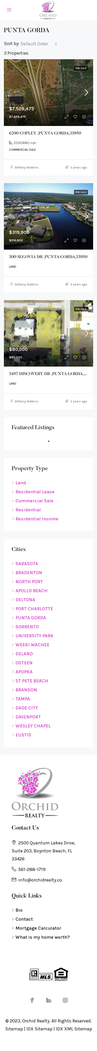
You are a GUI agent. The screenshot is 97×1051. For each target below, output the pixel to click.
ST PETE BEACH (32, 681)
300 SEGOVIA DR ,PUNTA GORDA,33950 (48, 257)
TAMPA (23, 699)
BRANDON (26, 690)
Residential (28, 510)
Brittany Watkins (27, 167)
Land (21, 483)
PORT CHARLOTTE (34, 609)
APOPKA (24, 672)
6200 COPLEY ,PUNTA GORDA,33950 (45, 133)
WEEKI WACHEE (32, 645)
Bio (19, 910)
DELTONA (25, 600)
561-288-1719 (32, 869)
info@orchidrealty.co (40, 880)
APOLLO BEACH (32, 591)
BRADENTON (29, 572)
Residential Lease (35, 492)
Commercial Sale (35, 501)
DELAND (24, 654)
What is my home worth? (43, 937)
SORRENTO (27, 627)
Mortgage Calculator (38, 928)
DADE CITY (27, 708)
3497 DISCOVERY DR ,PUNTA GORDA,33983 (51, 374)
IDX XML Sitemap (74, 1029)
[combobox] (39, 43)
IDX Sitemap (39, 1029)
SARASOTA (27, 563)
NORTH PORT (29, 581)
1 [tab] (51, 441)
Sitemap (14, 1029)
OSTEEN (24, 663)
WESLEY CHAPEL (33, 726)
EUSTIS (23, 735)
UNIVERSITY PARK (35, 636)
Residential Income (37, 519)
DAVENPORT (28, 717)
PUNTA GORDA (31, 618)
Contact (24, 919)
